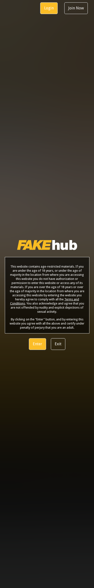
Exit (58, 344)
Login (49, 8)
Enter (37, 344)
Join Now (76, 8)
